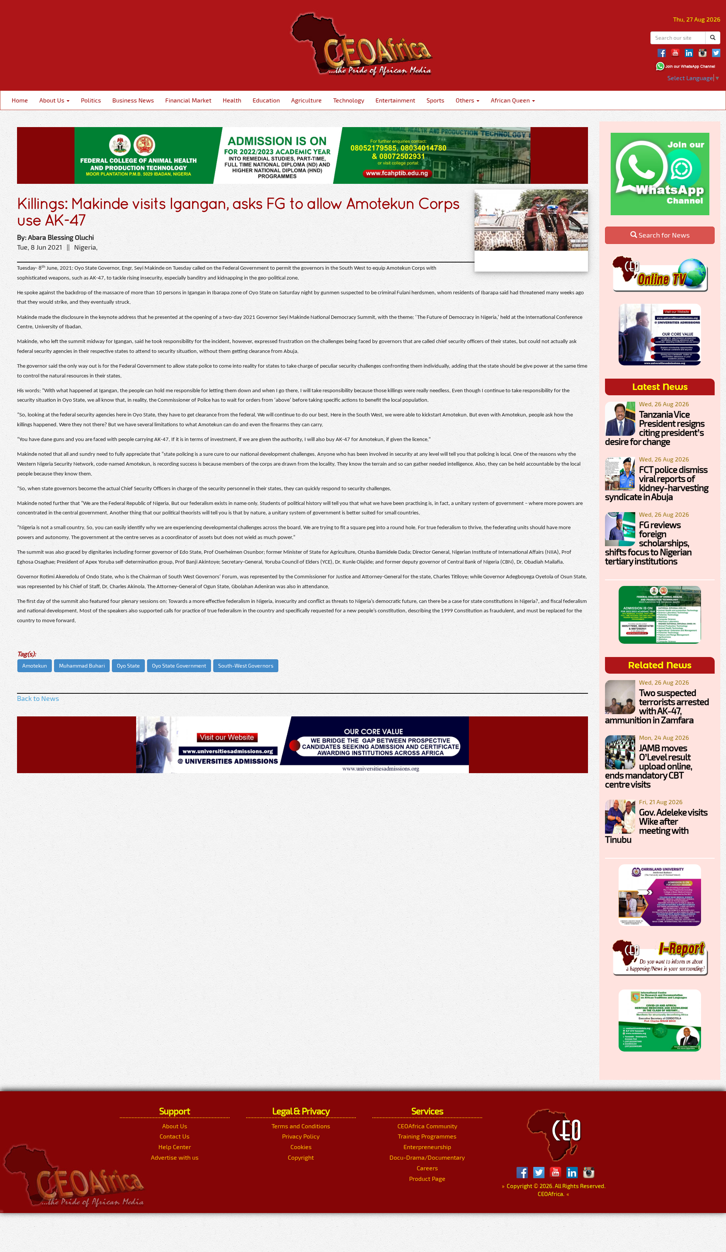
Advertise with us (175, 1157)
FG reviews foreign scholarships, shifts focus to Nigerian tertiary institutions (648, 542)
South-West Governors (245, 665)
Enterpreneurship (427, 1146)
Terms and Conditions (300, 1125)
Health (232, 100)
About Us (52, 100)
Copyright (301, 1157)
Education (266, 100)
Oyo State (128, 665)
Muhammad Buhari (82, 665)
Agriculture (306, 100)
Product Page (427, 1178)
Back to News (38, 698)
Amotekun (34, 665)
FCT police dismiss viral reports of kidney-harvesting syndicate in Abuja (656, 483)
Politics (91, 100)
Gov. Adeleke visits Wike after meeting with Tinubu (656, 825)
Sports (435, 100)
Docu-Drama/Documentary (427, 1157)
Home (20, 100)
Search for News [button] (663, 235)
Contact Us (174, 1136)
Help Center (174, 1146)
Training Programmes (427, 1136)
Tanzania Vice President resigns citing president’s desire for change (654, 428)
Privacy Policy (301, 1136)
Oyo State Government (179, 665)
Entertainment (395, 100)
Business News (133, 100)
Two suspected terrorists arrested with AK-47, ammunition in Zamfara (657, 706)
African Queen (511, 100)
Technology (348, 100)
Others (466, 100)
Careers (427, 1167)
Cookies (301, 1146)
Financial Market (188, 100)
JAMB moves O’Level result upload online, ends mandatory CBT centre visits (648, 765)
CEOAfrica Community (427, 1125)
